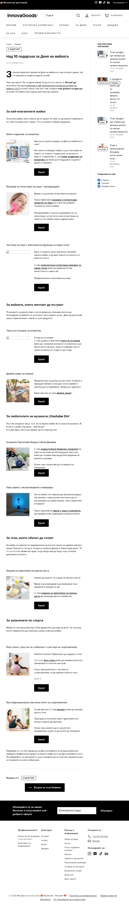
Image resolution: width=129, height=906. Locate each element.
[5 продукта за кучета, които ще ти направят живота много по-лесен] (103, 80)
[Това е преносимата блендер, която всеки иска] (103, 146)
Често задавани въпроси (72, 848)
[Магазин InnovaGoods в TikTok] (100, 853)
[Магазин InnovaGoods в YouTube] (95, 853)
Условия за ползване (74, 866)
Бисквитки (45, 899)
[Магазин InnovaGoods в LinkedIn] (106, 853)
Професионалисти (48, 33)
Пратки (67, 854)
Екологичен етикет (73, 871)
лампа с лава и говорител (66, 510)
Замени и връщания (74, 858)
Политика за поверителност (83, 895)
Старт (8, 44)
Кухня (97, 25)
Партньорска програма (75, 862)
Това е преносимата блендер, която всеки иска (117, 152)
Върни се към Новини (47, 787)
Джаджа (113, 25)
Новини (18, 44)
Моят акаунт (70, 879)
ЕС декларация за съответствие (69, 899)
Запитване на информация (24, 844)
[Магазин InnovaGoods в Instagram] (89, 853)
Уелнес (64, 25)
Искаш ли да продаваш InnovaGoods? (29, 837)
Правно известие (108, 895)
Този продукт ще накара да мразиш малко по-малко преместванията (119, 59)
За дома (81, 25)
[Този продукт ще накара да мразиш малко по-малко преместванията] (103, 53)
